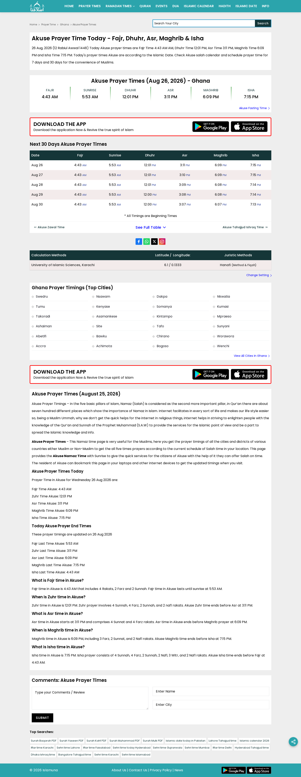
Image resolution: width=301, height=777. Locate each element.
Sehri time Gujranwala (167, 748)
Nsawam (103, 296)
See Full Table (148, 227)
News (178, 770)
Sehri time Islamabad (136, 755)
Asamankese (106, 316)
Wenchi (223, 346)
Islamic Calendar (199, 6)
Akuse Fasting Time (253, 108)
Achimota (104, 346)
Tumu (40, 306)
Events (161, 6)
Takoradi (43, 316)
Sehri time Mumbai (197, 748)
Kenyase (103, 306)
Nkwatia (223, 296)
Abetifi (41, 336)
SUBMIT (42, 717)
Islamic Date (246, 6)
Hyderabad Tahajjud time (252, 748)
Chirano (163, 336)
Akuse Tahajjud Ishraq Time (243, 227)
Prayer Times (90, 6)
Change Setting (257, 275)
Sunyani (223, 326)
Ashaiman (44, 326)
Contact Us (138, 770)
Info (265, 6)
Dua (175, 6)
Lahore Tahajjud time (222, 741)
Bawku (101, 336)
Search (262, 23)
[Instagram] (162, 241)
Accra (41, 346)
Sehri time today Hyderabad (131, 748)
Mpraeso (224, 316)
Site (99, 326)
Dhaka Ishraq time (43, 755)
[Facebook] (139, 241)
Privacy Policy (161, 770)
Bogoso (163, 346)
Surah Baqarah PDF (43, 741)
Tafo (160, 326)
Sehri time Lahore (68, 748)
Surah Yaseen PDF (71, 741)
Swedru (42, 296)
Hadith (225, 6)
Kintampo (164, 316)
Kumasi (223, 306)
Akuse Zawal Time (51, 227)
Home (69, 6)
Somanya (164, 306)
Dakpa (162, 296)
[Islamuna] (37, 6)
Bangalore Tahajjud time (74, 755)
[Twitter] (154, 241)
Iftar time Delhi (222, 748)
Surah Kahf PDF (96, 741)
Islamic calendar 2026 (254, 741)
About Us (119, 770)
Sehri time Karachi (106, 755)
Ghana (64, 24)
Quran (145, 6)
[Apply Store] (249, 126)
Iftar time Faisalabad (96, 748)
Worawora (225, 336)
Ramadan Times (119, 6)
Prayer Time (48, 24)
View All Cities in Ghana (250, 356)
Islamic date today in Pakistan (185, 741)
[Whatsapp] (146, 241)
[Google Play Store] (210, 126)
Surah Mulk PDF (153, 741)
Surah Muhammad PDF (125, 741)
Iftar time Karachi (42, 748)
